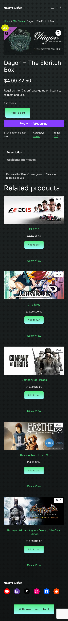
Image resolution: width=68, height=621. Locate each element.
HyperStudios (13, 7)
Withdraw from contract (34, 609)
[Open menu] (52, 8)
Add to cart (18, 112)
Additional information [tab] (21, 159)
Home (7, 21)
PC (14, 21)
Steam (21, 21)
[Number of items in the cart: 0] (61, 8)
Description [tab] (14, 152)
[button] (58, 33)
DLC (56, 136)
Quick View (34, 260)
